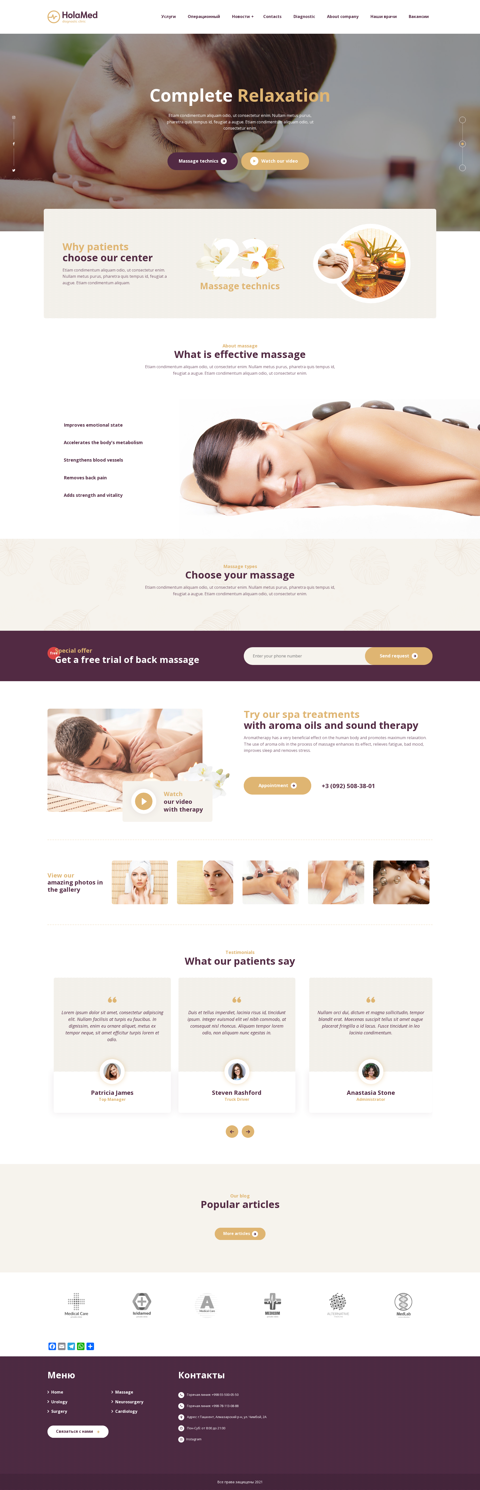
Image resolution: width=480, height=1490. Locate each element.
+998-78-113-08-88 (212, 1406)
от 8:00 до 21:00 (205, 1428)
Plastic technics (198, 161)
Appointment (273, 785)
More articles (236, 1233)
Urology (59, 1402)
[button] (232, 1131)
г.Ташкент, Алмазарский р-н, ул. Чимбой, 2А (226, 1417)
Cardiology (126, 1411)
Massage (124, 1392)
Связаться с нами (74, 1431)
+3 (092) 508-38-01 (348, 786)
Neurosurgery (129, 1402)
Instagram (194, 1439)
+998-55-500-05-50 (212, 1394)
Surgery (59, 1411)
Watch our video (278, 161)
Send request (394, 656)
